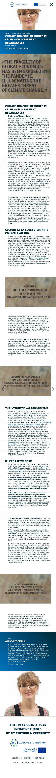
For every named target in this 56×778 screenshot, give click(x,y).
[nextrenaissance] (51, 4)
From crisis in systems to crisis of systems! (3, 389)
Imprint (27, 758)
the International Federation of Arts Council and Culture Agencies (29, 423)
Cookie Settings (37, 758)
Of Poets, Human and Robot (53, 389)
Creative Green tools (38, 258)
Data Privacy (17, 758)
